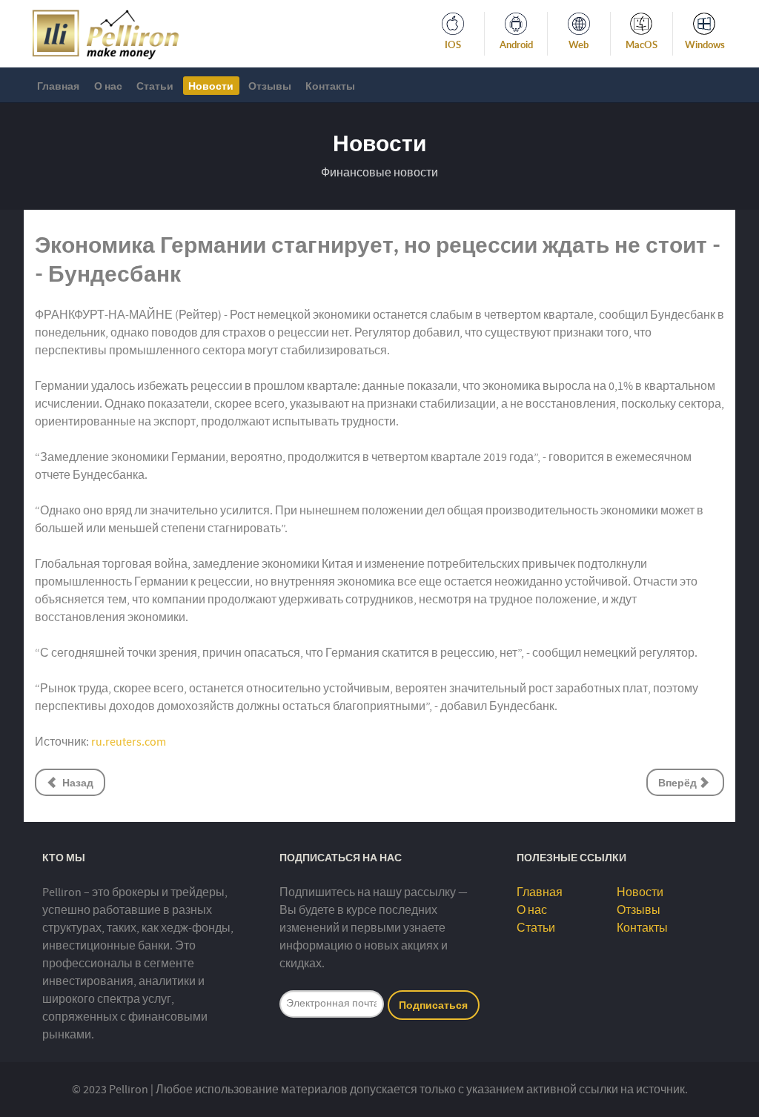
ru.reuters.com (128, 742)
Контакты (642, 928)
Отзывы (638, 910)
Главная (540, 892)
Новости (640, 892)
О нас (532, 910)
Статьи (536, 928)
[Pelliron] (105, 32)
